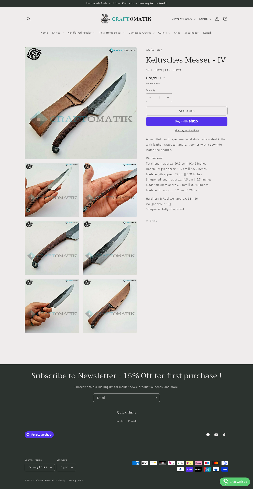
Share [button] (153, 220)
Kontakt (132, 421)
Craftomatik (39, 480)
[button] (29, 19)
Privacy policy (76, 480)
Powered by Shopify (55, 480)
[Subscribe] (156, 397)
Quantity (150, 90)
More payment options (187, 130)
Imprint (120, 421)
